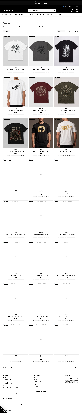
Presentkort (36, 386)
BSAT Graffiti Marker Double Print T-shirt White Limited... (15, 69)
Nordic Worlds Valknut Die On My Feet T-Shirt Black (66, 234)
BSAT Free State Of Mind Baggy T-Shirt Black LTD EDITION (15, 234)
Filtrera (7, 31)
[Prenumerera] (77, 378)
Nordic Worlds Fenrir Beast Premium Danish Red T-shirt (66, 275)
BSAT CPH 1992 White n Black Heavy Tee (15, 275)
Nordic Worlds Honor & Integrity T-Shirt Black (41, 234)
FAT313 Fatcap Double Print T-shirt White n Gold (66, 151)
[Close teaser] (8, 411)
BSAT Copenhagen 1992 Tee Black (40, 358)
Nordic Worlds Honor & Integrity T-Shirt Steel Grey (66, 110)
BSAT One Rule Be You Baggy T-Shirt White (66, 193)
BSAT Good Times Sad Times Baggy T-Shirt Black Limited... (66, 69)
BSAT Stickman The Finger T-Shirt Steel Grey (41, 275)
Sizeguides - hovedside (38, 378)
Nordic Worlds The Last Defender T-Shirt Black (41, 193)
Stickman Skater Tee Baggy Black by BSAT (41, 316)
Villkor (35, 384)
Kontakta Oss (36, 379)
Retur (35, 383)
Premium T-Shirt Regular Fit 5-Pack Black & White (16, 193)
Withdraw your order (37, 389)
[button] (4, 409)
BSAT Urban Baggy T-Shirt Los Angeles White (15, 316)
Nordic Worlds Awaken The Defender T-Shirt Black (16, 151)
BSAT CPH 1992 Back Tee (66, 358)
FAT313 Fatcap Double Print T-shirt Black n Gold (41, 151)
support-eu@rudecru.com (9, 385)
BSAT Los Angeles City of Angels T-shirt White (15, 110)
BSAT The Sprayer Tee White (15, 358)
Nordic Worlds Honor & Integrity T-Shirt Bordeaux (41, 110)
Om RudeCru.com (37, 388)
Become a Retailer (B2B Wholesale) (40, 391)
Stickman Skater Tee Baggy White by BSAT (66, 316)
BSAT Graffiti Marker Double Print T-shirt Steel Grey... (41, 69)
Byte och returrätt (37, 381)
